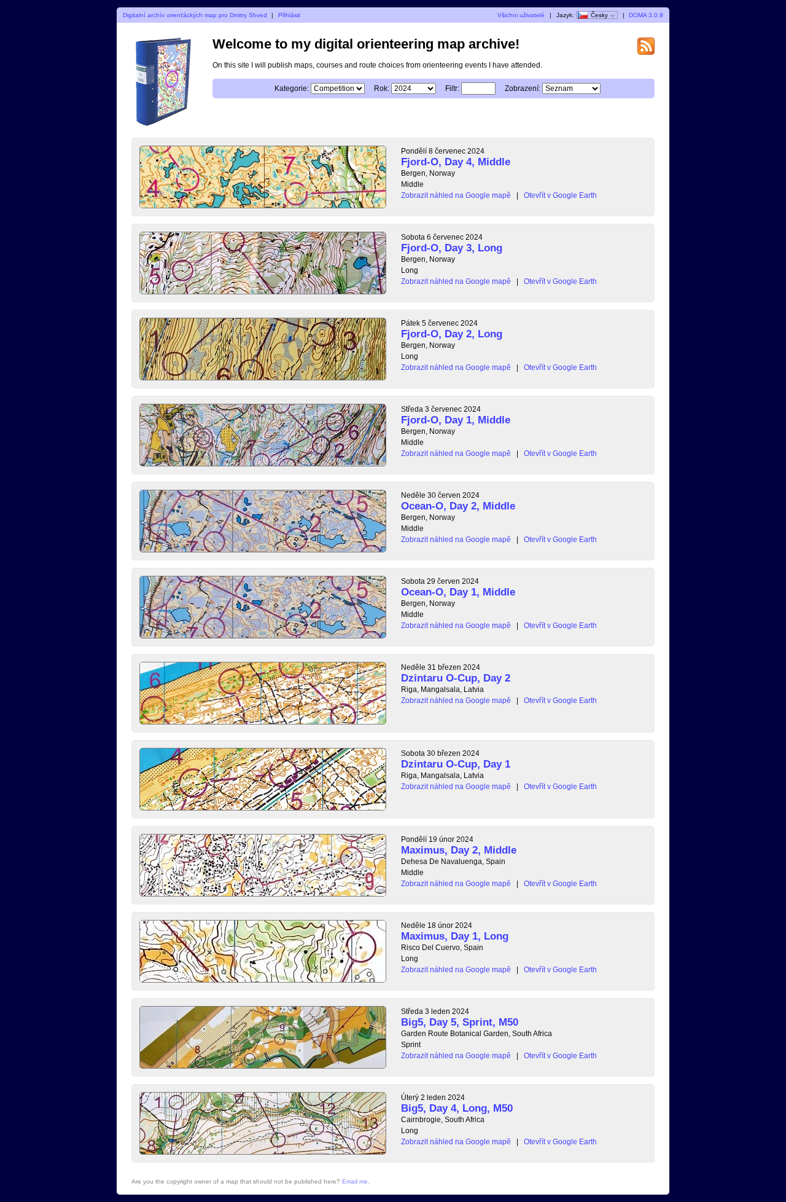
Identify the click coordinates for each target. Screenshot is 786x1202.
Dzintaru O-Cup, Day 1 (455, 764)
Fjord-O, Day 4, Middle (455, 162)
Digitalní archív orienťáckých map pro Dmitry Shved (195, 15)
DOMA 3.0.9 (646, 15)
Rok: (381, 88)
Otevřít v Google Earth (560, 195)
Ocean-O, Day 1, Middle (458, 592)
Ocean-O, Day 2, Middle (458, 506)
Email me (355, 1181)
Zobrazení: (522, 88)
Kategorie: (291, 88)
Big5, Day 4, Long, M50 (457, 1108)
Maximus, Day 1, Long (454, 936)
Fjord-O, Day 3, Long (451, 248)
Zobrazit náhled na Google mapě (456, 195)
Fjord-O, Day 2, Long (451, 334)
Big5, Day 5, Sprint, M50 (459, 1022)
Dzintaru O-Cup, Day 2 (455, 678)
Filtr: (452, 88)
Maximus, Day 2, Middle (458, 850)
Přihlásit (289, 15)
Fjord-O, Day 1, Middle (455, 420)
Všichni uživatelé (521, 15)
